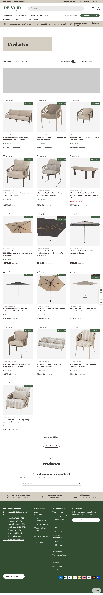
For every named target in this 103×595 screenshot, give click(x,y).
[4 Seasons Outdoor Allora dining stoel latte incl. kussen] (52, 117)
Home (5, 29)
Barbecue (34, 15)
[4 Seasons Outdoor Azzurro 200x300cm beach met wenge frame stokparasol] (18, 231)
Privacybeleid (57, 541)
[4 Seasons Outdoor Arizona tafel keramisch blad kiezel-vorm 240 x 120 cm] (85, 173)
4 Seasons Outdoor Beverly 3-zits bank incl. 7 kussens (49, 365)
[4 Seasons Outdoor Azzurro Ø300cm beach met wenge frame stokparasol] (52, 289)
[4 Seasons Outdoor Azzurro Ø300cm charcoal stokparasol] (85, 231)
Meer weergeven (51, 445)
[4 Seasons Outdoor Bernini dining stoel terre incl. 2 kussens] (18, 344)
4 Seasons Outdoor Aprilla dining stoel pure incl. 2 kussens (49, 194)
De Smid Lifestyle (12, 586)
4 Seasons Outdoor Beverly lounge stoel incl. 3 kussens (16, 421)
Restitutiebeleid (58, 520)
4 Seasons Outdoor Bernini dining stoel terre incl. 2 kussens (16, 365)
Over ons (6, 19)
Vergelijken (65, 61)
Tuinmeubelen (8, 15)
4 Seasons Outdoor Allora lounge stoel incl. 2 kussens (16, 194)
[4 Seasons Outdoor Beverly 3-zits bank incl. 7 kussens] (52, 344)
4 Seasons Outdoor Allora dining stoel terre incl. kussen (84, 138)
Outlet (17, 19)
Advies (36, 19)
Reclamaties (57, 531)
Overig (43, 15)
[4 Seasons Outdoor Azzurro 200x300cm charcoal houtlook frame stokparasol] (52, 231)
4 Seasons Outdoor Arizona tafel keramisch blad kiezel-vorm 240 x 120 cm (84, 195)
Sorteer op (7, 61)
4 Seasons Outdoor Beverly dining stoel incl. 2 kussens (83, 365)
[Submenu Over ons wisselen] (12, 19)
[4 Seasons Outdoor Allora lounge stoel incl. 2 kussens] (18, 173)
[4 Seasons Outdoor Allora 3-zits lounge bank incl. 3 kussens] (18, 117)
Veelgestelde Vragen (60, 555)
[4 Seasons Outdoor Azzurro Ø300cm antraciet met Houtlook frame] (18, 289)
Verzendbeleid (57, 512)
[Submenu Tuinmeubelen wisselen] (16, 15)
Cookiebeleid (57, 545)
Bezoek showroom (41, 524)
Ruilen (54, 527)
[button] (98, 8)
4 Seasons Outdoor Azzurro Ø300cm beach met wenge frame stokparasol (51, 310)
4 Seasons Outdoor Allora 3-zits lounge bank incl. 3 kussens (15, 138)
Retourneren (57, 523)
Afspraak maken (69, 1)
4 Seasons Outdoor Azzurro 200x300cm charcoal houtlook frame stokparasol (51, 253)
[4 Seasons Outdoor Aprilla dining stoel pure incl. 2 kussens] (52, 173)
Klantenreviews (71, 15)
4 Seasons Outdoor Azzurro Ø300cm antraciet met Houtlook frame (17, 310)
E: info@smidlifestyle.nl (41, 536)
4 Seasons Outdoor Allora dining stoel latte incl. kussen (51, 138)
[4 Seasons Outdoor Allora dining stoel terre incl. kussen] (85, 117)
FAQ (79, 1)
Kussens (22, 15)
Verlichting (27, 19)
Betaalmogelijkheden (60, 516)
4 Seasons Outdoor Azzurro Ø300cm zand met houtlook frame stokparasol (84, 310)
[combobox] (56, 8)
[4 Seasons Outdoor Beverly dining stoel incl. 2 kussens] (85, 344)
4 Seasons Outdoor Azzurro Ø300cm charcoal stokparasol (84, 252)
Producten (11, 29)
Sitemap (55, 563)
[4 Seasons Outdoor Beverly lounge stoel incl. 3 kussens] (18, 400)
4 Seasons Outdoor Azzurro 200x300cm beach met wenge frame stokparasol (17, 253)
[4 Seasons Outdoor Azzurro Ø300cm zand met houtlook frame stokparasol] (85, 289)
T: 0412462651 (39, 542)
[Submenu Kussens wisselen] (27, 15)
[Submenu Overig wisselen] (47, 15)
